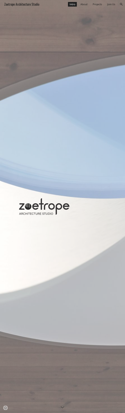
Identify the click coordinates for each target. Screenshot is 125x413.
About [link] (84, 4)
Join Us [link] (111, 4)
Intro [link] (72, 4)
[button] (121, 4)
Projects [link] (97, 4)
